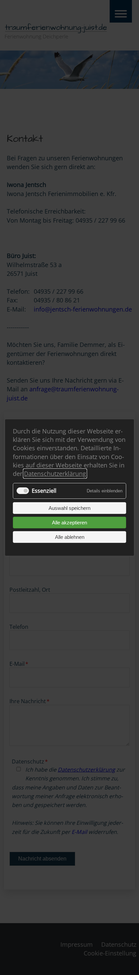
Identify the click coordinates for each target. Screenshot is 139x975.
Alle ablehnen (69, 537)
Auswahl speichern (69, 508)
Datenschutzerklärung (55, 473)
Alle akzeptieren (69, 522)
